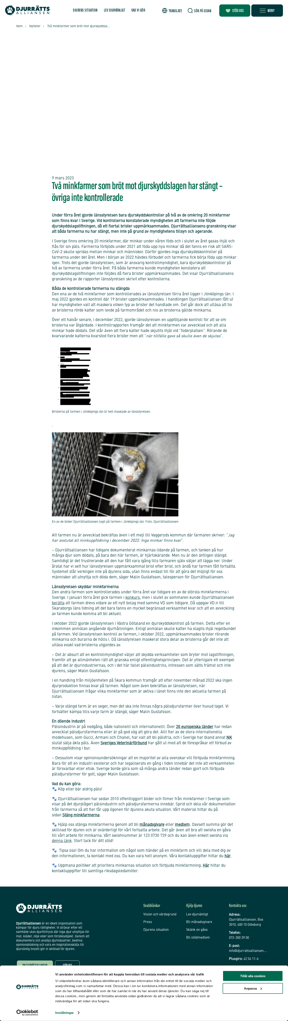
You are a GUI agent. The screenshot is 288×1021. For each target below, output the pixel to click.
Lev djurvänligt (114, 10)
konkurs (132, 598)
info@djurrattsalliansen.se (248, 951)
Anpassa (250, 988)
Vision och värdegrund (159, 914)
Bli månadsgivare (199, 922)
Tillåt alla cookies (252, 976)
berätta (58, 603)
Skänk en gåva (196, 930)
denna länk (62, 841)
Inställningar (64, 1012)
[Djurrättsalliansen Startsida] (39, 908)
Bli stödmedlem (198, 937)
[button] (172, 10)
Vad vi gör (138, 10)
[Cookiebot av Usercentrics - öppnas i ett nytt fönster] (27, 1013)
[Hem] (27, 10)
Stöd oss (238, 11)
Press (147, 922)
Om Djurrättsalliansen (34, 965)
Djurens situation (85, 10)
